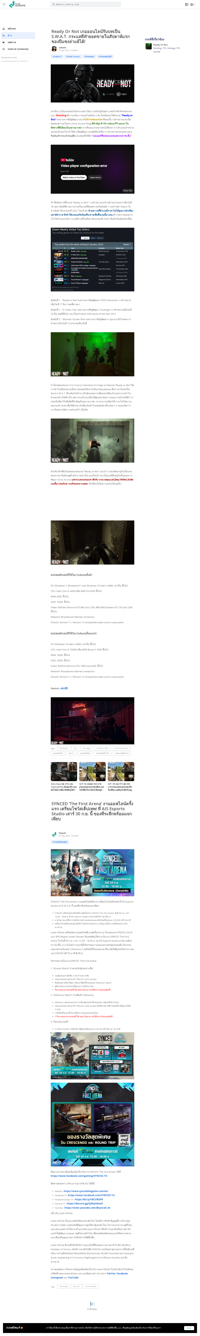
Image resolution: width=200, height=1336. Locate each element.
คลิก (120, 1327)
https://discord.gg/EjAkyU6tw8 (85, 1203)
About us (15, 61)
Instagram (57, 1277)
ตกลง (189, 1328)
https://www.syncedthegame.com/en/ (86, 1191)
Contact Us (24, 61)
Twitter (111, 1273)
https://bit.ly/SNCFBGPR (89, 1199)
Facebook (122, 1273)
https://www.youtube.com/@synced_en (87, 1207)
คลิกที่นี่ (64, 688)
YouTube (73, 1277)
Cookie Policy (6, 61)
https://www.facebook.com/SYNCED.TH (91, 1195)
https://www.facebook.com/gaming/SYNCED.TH (79, 1175)
